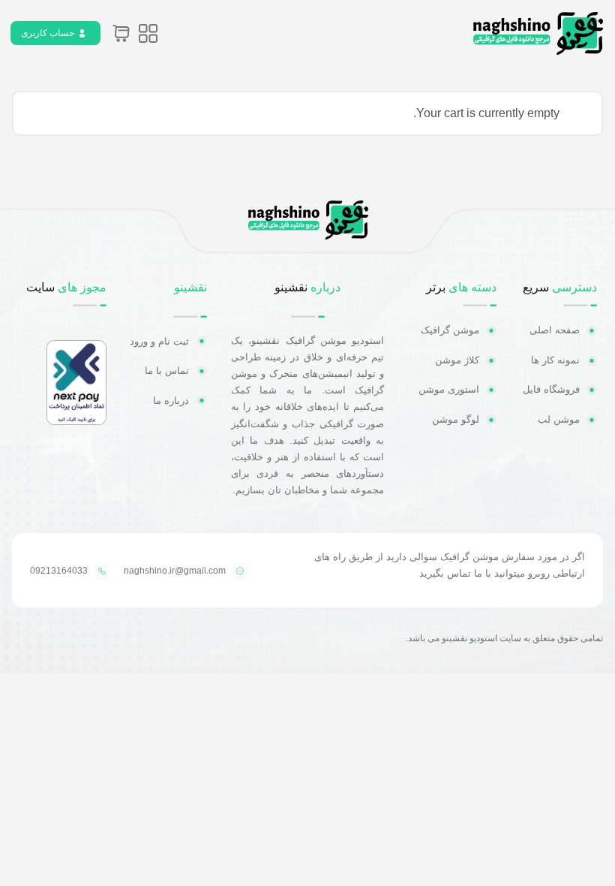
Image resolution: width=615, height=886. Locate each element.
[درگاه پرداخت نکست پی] (76, 420)
